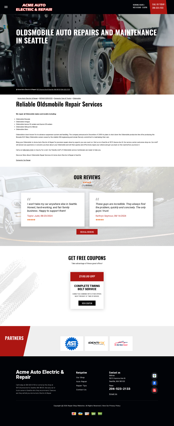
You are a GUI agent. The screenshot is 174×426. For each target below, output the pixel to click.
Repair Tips (81, 385)
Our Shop (80, 377)
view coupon (87, 303)
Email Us (113, 394)
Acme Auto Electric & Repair (28, 98)
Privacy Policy (114, 406)
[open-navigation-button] (6, 7)
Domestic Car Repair (23, 160)
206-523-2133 (157, 7)
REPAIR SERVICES (45, 98)
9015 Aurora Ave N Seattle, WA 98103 (49, 89)
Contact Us (81, 389)
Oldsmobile (77, 98)
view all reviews (87, 231)
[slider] (87, 182)
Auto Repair (81, 381)
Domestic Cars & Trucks (62, 98)
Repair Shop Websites (76, 406)
